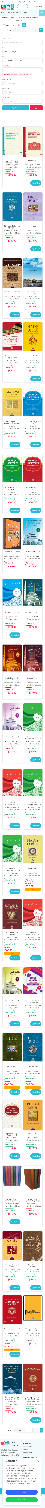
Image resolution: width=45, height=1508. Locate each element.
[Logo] (7, 7)
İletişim (25, 1450)
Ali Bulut (12, 426)
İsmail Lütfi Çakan (12, 165)
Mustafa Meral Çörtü (12, 296)
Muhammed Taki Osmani (12, 230)
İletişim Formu (34, 2)
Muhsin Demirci (12, 937)
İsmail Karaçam (33, 1402)
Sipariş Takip (23, 2)
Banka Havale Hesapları (10, 2)
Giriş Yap (38, 7)
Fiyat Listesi (27, 1453)
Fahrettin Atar (33, 230)
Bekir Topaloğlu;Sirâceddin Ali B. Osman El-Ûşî (33, 165)
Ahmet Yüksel (12, 360)
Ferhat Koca (32, 296)
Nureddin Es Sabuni (12, 1333)
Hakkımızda (27, 1447)
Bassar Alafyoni (33, 556)
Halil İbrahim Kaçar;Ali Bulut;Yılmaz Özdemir (12, 807)
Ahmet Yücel (33, 873)
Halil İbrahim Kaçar (12, 617)
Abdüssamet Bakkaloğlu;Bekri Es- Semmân (12, 556)
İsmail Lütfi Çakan (32, 360)
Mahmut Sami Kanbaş (33, 1005)
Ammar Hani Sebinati (12, 683)
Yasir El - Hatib (33, 617)
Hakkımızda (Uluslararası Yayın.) (14, 12)
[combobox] (22, 69)
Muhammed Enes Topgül (33, 1333)
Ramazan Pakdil (33, 1269)
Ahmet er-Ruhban (12, 1005)
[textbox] (22, 69)
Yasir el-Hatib (33, 683)
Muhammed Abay (12, 1204)
